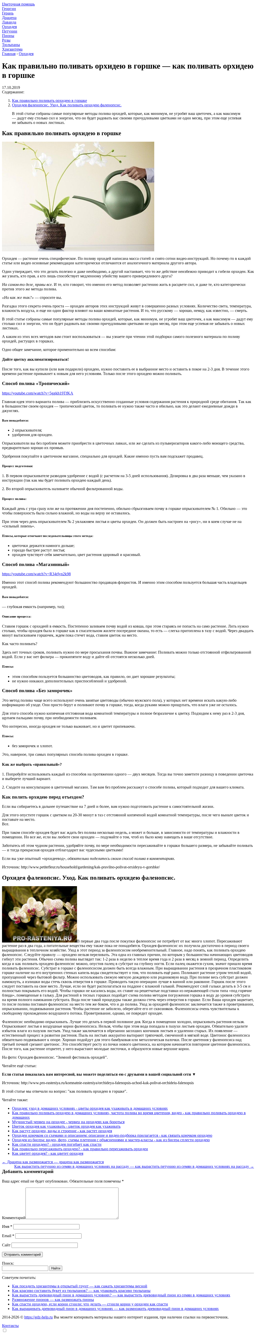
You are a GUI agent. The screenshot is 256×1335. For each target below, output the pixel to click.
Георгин (9, 9)
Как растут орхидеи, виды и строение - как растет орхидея (62, 1131)
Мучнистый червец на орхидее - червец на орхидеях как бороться (68, 1122)
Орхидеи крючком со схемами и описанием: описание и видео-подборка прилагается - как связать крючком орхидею (112, 1135)
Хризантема (12, 49)
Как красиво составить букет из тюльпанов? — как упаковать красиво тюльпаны (81, 1290)
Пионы (8, 36)
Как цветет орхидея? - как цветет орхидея (47, 1153)
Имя (7, 1226)
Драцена (9, 18)
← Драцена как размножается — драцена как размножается (53, 1162)
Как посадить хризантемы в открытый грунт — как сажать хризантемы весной (79, 1286)
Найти (55, 1268)
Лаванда (9, 22)
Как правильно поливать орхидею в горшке (49, 100)
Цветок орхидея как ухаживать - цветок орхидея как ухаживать (66, 1126)
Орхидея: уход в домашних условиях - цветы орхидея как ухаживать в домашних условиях (90, 1108)
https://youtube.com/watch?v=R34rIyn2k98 (36, 574)
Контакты (10, 1325)
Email (8, 1236)
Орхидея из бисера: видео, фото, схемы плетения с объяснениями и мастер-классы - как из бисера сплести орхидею (111, 1140)
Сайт (6, 1245)
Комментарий (14, 1218)
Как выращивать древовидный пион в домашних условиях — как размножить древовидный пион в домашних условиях (115, 1308)
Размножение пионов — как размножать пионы (53, 1299)
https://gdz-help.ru (38, 1317)
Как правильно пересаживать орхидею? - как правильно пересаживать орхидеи (80, 1149)
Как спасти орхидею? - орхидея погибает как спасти (57, 1144)
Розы (6, 40)
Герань (8, 13)
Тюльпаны (11, 45)
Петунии (9, 31)
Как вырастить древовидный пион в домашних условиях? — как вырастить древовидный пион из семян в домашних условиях (121, 1295)
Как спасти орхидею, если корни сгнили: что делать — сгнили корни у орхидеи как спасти (90, 1304)
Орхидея (9, 27)
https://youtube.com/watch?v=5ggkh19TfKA (37, 393)
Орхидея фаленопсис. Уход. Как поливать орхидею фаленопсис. (67, 105)
